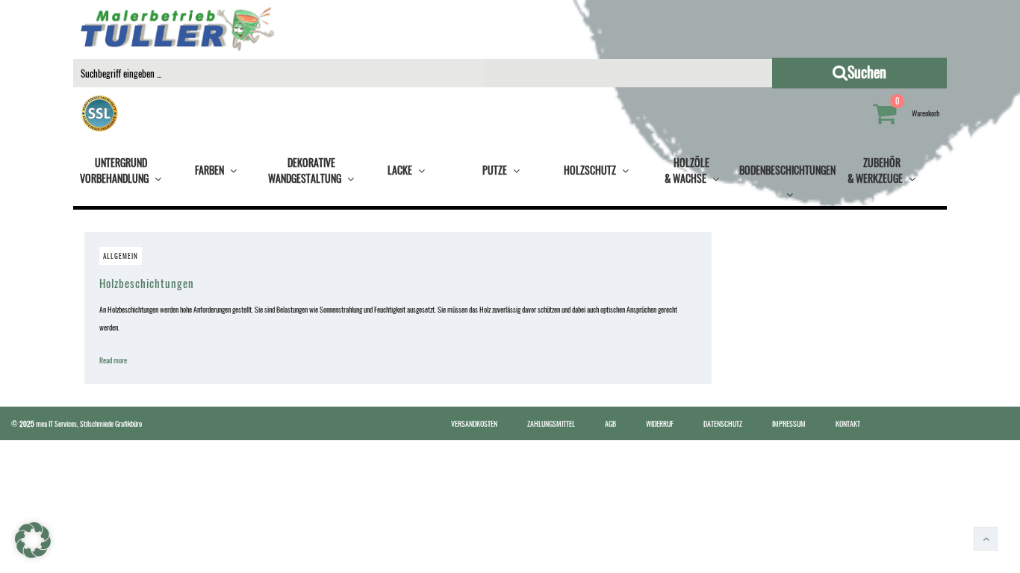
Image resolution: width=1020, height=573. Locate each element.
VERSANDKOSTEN (474, 423)
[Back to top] (986, 539)
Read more (116, 360)
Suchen (913, 71)
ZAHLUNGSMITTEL (551, 423)
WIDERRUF (660, 423)
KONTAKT (848, 423)
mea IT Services (56, 423)
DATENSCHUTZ (722, 423)
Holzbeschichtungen (146, 283)
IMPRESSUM (789, 423)
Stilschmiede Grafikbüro (111, 423)
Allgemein (120, 256)
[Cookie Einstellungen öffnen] (33, 554)
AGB (610, 423)
